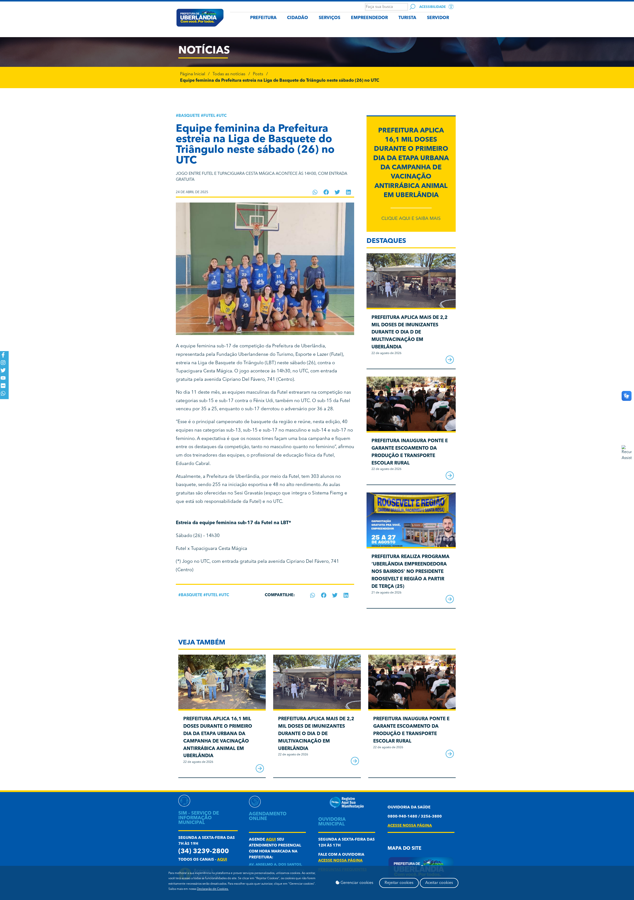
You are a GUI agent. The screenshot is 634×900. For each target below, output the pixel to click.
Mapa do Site (404, 848)
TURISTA (407, 18)
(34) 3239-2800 (203, 851)
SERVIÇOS (329, 18)
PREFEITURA (263, 18)
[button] (315, 192)
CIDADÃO (297, 18)
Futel (209, 116)
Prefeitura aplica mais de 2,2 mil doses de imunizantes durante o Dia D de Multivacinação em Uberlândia (409, 332)
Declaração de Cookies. (213, 889)
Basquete (189, 116)
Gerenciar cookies (356, 883)
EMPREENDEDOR (369, 18)
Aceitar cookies (439, 883)
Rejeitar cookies (399, 883)
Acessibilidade (432, 7)
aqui (222, 860)
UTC (223, 116)
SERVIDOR (438, 18)
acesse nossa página (340, 861)
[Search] (412, 7)
